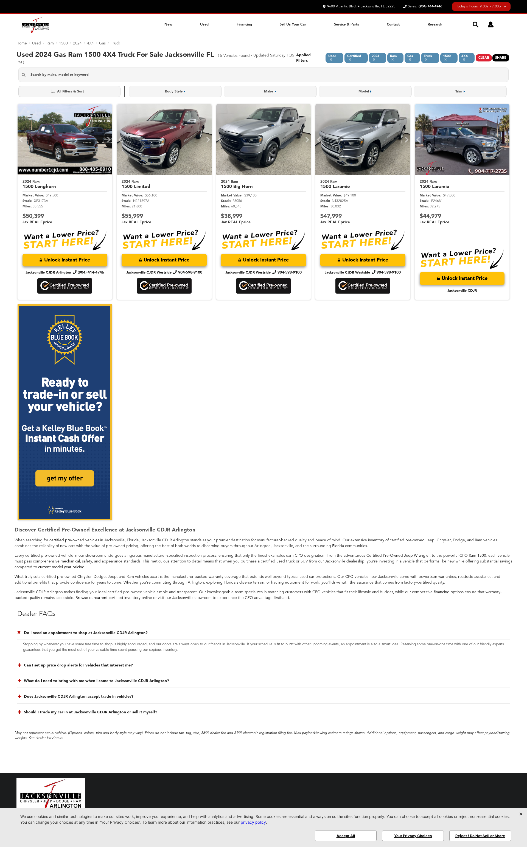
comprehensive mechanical (56, 561)
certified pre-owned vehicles (74, 540)
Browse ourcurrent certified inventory (108, 598)
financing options (449, 592)
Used (204, 24)
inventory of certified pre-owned (396, 540)
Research (435, 24)
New (168, 24)
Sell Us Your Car (293, 24)
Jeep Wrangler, (417, 556)
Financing (244, 24)
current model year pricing (61, 567)
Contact (393, 24)
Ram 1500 (477, 556)
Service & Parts (346, 24)
